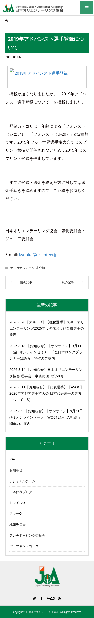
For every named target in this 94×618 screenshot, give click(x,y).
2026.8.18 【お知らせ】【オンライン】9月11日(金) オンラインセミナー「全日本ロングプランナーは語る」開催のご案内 (45, 352)
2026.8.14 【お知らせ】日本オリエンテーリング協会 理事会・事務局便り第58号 (45, 372)
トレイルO (17, 502)
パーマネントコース (24, 546)
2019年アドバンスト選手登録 (41, 73)
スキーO (15, 513)
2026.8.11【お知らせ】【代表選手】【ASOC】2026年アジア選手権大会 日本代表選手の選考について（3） (46, 393)
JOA (12, 459)
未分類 (40, 268)
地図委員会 (17, 524)
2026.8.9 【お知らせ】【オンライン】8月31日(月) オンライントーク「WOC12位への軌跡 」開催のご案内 (46, 417)
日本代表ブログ (20, 492)
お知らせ (15, 470)
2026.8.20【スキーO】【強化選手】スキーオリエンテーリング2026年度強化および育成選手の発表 (46, 328)
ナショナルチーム (22, 268)
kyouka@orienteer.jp (38, 255)
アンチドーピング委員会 (27, 535)
